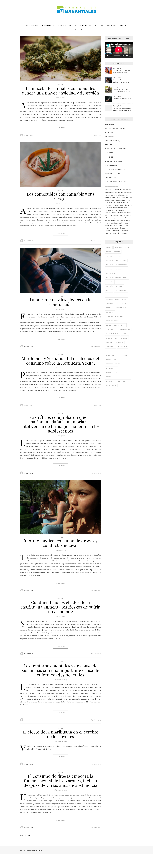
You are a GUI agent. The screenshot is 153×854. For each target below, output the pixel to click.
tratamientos (112, 377)
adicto (109, 290)
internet (119, 342)
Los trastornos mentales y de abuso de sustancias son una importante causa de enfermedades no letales (60, 670)
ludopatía (110, 346)
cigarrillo (121, 303)
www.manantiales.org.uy (113, 161)
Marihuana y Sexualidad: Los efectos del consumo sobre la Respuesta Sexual (60, 361)
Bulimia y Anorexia (83, 25)
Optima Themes (37, 850)
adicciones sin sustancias (117, 277)
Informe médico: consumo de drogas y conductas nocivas (61, 543)
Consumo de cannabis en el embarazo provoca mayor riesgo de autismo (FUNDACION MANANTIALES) (122, 100)
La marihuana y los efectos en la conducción (60, 302)
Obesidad (99, 25)
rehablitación (112, 355)
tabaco (125, 355)
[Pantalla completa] (130, 56)
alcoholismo (122, 295)
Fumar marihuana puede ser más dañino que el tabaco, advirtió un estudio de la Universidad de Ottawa (122, 90)
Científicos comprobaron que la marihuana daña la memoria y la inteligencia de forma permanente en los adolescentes (60, 424)
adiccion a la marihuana (116, 260)
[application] (119, 50)
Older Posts (28, 836)
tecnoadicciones (113, 364)
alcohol (109, 295)
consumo (110, 312)
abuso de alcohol (122, 247)
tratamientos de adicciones (117, 381)
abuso (108, 247)
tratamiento (111, 372)
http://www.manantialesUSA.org (116, 181)
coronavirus (111, 329)
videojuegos (111, 385)
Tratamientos (48, 25)
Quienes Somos (31, 25)
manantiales (28, 135)
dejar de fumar (112, 333)
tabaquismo (111, 359)
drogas (124, 338)
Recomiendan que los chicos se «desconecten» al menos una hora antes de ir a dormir (122, 109)
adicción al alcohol (114, 286)
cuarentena (125, 329)
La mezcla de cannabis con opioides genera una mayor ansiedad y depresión (60, 90)
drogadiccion (111, 338)
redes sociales (122, 351)
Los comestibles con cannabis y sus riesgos (60, 196)
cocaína (109, 308)
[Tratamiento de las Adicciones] (76, 9)
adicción (109, 282)
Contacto (77, 30)
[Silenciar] (127, 56)
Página (123, 25)
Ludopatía (112, 25)
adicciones (110, 273)
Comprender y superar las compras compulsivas (121, 71)
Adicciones (60, 85)
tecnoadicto (111, 368)
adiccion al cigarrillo (115, 269)
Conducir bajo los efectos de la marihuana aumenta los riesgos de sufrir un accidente (60, 606)
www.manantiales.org (112, 140)
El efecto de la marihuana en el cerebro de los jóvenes (60, 734)
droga (124, 333)
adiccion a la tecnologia (116, 264)
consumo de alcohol (114, 316)
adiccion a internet (114, 256)
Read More (60, 128)
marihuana (122, 346)
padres (109, 351)
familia (109, 342)
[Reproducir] (107, 56)
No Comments (96, 135)
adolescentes (121, 290)
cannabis (109, 303)
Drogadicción (64, 25)
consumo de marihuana (115, 325)
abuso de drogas (113, 252)
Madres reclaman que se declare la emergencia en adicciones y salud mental (121, 81)
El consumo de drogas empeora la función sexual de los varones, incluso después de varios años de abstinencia (60, 780)
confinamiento (122, 308)
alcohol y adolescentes (116, 299)
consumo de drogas (114, 321)
